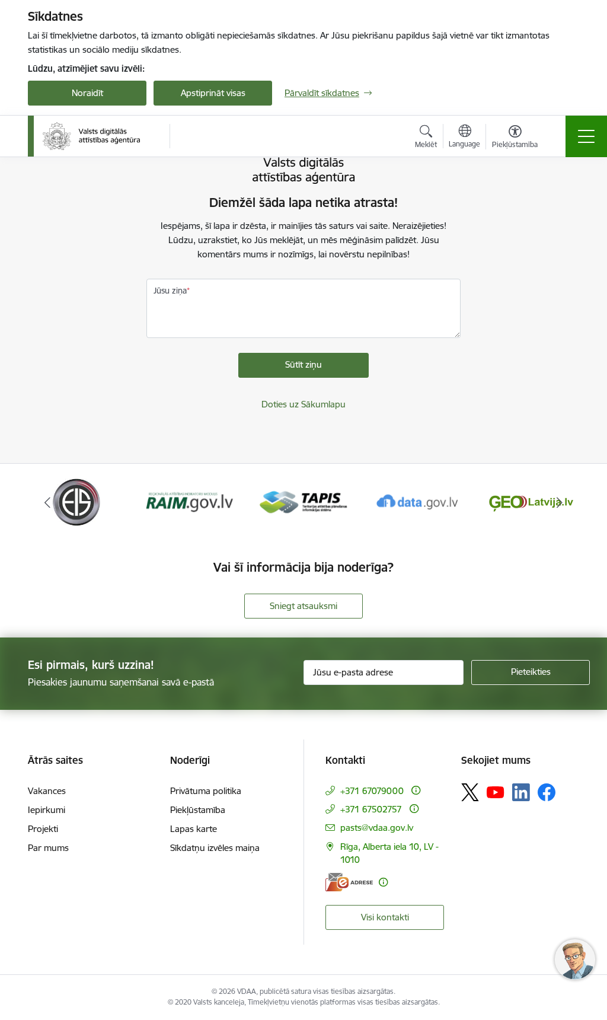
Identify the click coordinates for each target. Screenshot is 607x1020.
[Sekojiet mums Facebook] (546, 792)
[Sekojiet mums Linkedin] (521, 792)
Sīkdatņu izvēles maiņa (215, 847)
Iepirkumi (46, 809)
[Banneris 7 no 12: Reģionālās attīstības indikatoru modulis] (190, 501)
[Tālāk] (559, 502)
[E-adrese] (349, 882)
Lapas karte (193, 828)
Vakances (47, 790)
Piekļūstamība (197, 809)
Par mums (48, 847)
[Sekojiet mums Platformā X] (470, 792)
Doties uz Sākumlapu (303, 404)
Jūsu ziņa (170, 290)
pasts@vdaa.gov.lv (376, 827)
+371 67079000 (372, 790)
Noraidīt (87, 92)
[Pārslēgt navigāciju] (586, 136)
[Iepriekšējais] (47, 502)
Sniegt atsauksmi (303, 605)
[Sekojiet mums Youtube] (495, 792)
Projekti (43, 828)
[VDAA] (91, 136)
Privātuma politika (205, 790)
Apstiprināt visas (213, 92)
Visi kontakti (385, 917)
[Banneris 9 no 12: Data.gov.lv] (417, 501)
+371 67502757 (371, 809)
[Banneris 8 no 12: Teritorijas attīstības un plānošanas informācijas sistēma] (304, 501)
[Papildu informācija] (415, 790)
